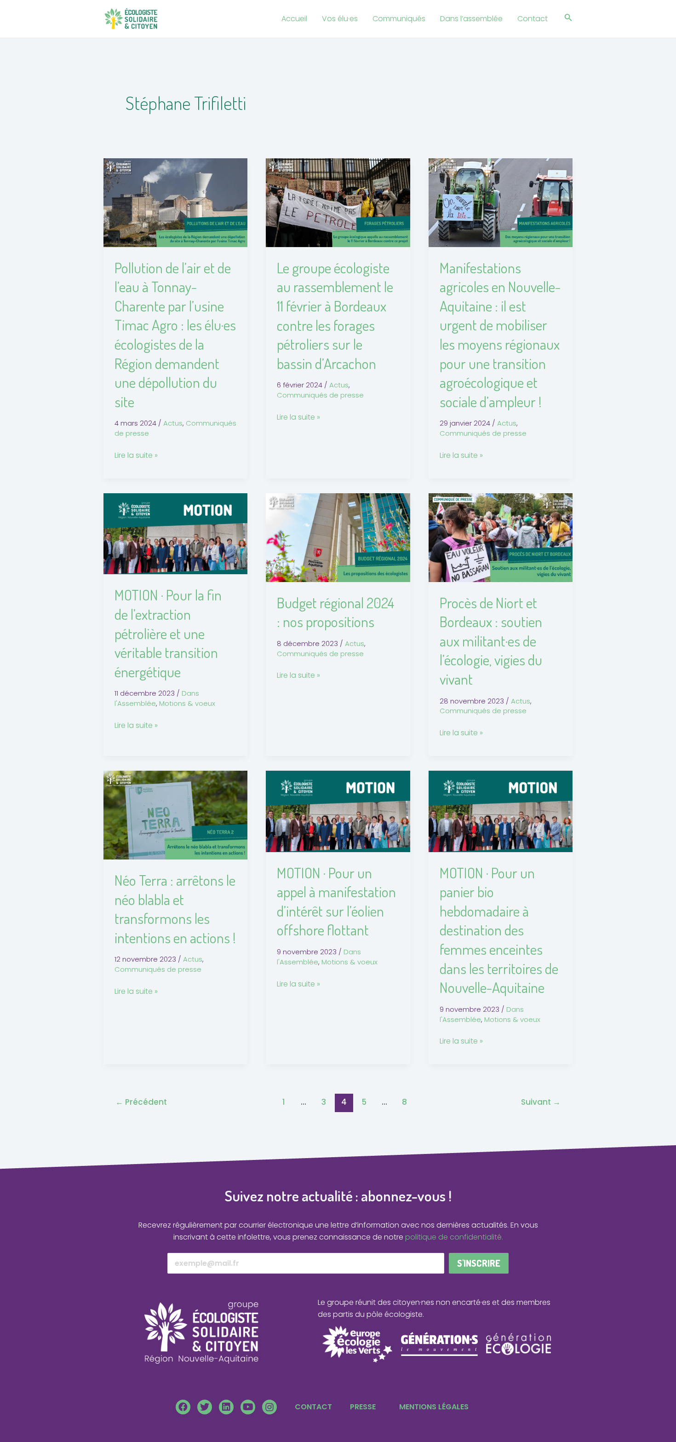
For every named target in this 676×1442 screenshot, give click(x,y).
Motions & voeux (187, 703)
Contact (532, 18)
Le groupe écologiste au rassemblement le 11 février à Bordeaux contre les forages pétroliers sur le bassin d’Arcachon (335, 315)
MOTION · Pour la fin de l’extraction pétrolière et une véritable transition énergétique (168, 633)
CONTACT (313, 1407)
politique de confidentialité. (454, 1237)
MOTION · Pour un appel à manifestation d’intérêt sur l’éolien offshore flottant (336, 901)
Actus (173, 423)
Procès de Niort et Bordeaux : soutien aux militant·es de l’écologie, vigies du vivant (491, 640)
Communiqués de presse (320, 395)
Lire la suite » (136, 455)
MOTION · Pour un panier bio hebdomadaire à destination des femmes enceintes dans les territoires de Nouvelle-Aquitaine (499, 930)
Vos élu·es (340, 18)
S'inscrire (478, 1263)
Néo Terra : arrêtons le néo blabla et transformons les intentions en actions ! (175, 909)
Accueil (294, 18)
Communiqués (398, 18)
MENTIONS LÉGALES (434, 1407)
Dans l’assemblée (471, 18)
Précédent (141, 1101)
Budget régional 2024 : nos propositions (335, 612)
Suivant (541, 1101)
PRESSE (363, 1407)
